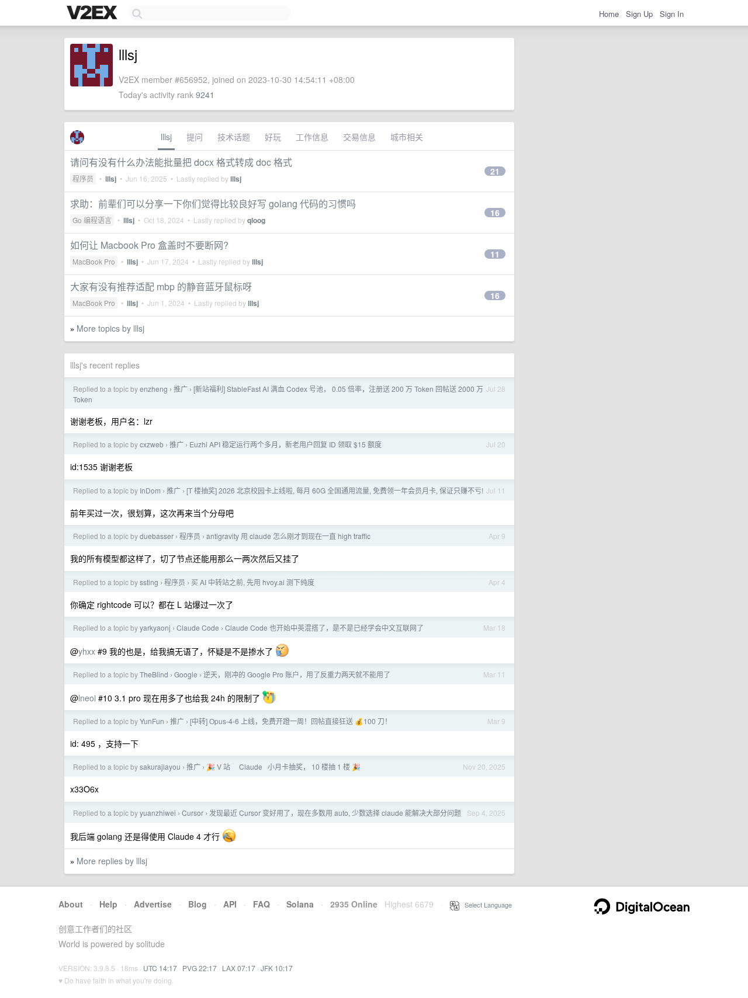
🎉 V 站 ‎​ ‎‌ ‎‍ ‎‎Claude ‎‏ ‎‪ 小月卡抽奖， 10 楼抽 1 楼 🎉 (283, 766)
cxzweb (152, 444)
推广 (181, 389)
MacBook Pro (93, 261)
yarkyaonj (155, 627)
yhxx (86, 651)
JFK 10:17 (277, 968)
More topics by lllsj (110, 328)
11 (495, 254)
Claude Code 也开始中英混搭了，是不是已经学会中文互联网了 (324, 627)
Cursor (192, 813)
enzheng (154, 389)
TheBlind (154, 674)
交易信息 (359, 136)
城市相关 (406, 136)
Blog (197, 904)
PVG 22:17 (199, 968)
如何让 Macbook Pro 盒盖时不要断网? (149, 245)
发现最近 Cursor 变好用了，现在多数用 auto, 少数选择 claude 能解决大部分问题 (335, 813)
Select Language (485, 904)
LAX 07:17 (238, 968)
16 (495, 212)
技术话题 (233, 136)
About (70, 904)
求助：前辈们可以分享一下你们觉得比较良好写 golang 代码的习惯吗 (213, 203)
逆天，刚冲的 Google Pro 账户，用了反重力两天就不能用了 (296, 674)
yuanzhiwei (158, 813)
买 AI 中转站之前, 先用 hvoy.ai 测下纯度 (252, 582)
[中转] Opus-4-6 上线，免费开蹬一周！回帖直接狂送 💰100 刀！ (291, 721)
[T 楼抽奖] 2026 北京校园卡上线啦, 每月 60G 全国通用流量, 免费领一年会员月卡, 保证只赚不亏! (334, 490)
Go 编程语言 (92, 220)
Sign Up (639, 13)
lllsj (166, 136)
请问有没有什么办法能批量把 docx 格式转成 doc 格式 (181, 162)
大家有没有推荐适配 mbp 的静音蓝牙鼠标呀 (161, 286)
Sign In (672, 13)
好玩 (273, 136)
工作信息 (312, 136)
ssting (149, 582)
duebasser (157, 536)
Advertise (153, 904)
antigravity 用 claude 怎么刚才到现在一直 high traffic (288, 536)
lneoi (87, 698)
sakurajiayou (160, 766)
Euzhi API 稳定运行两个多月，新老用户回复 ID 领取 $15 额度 (285, 444)
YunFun (152, 721)
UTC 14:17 (160, 968)
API (230, 904)
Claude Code (197, 627)
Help (108, 904)
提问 (194, 136)
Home (609, 13)
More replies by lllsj (112, 861)
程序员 (83, 178)
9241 (205, 94)
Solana (300, 904)
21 (495, 171)
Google (186, 674)
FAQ (261, 904)
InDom (150, 490)
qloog (256, 220)
